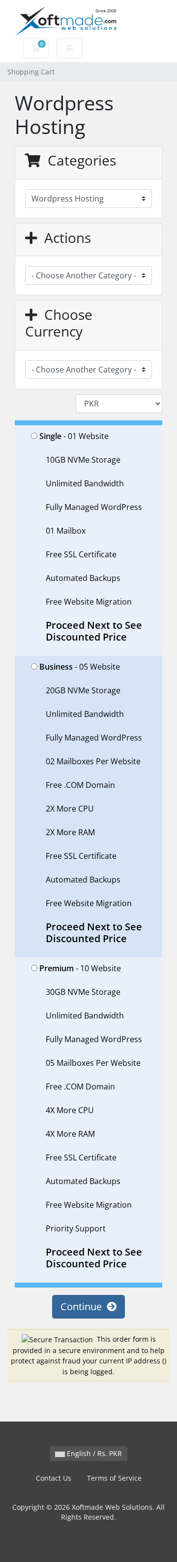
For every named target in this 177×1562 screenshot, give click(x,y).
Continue (83, 1306)
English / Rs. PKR (93, 1453)
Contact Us (53, 1478)
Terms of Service (114, 1478)
